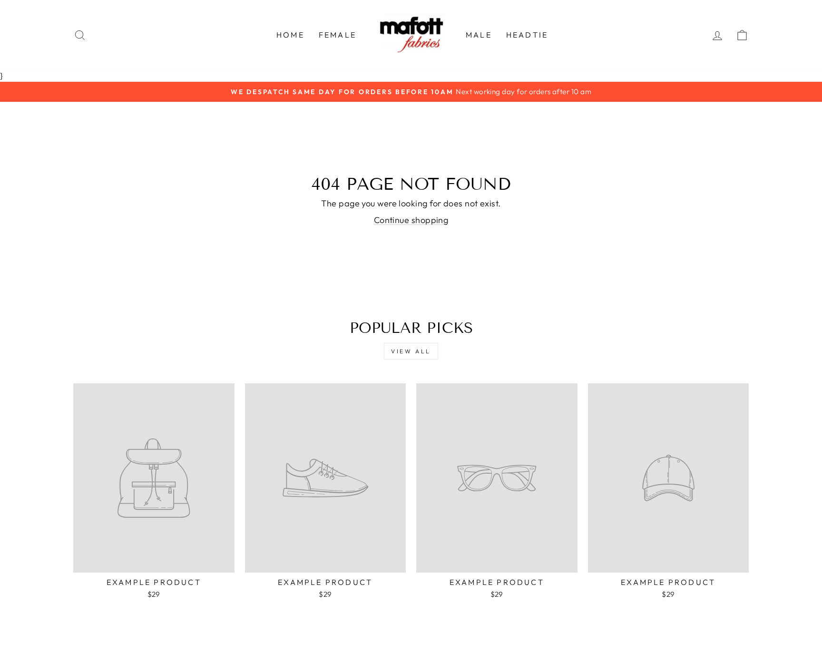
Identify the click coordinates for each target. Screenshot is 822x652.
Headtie (527, 34)
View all (411, 351)
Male (479, 34)
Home (290, 34)
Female (337, 34)
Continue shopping (411, 219)
